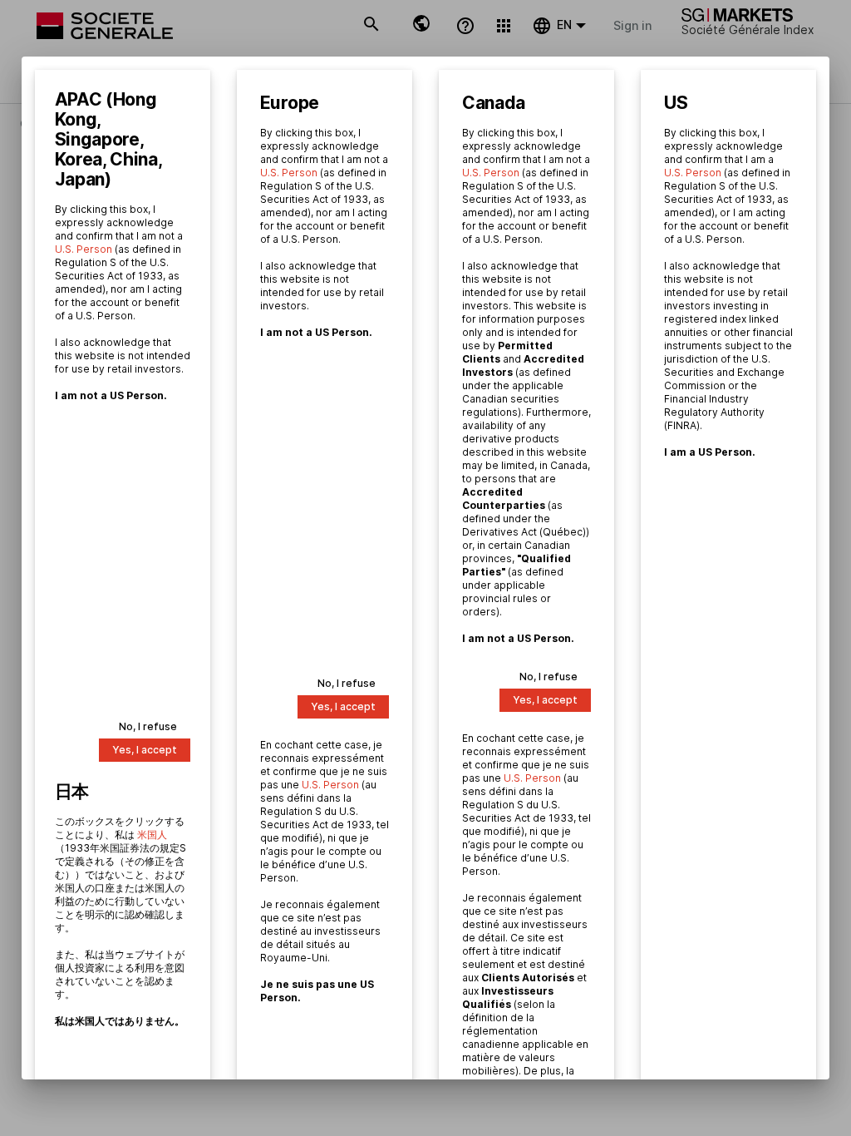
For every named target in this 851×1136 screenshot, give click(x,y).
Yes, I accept (144, 749)
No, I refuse (148, 726)
